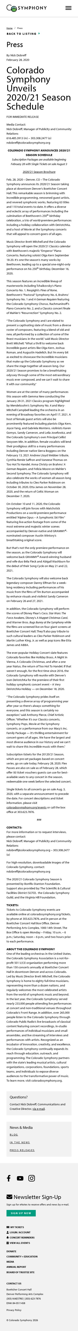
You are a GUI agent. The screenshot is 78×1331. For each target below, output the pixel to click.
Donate (11, 1251)
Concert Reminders (21, 1237)
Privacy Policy (13, 1310)
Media (10, 1261)
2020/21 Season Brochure (39, 171)
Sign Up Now (21, 1213)
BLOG (14, 1134)
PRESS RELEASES (22, 1150)
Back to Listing (22, 33)
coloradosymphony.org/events (26, 807)
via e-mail (38, 1108)
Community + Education (21, 1256)
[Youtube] (20, 1178)
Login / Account (20, 1232)
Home (9, 28)
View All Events (19, 1242)
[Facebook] (8, 1178)
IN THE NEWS (20, 1142)
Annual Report (16, 1266)
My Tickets (17, 1227)
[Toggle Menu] (68, 8)
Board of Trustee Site (20, 1272)
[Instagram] (31, 1178)
